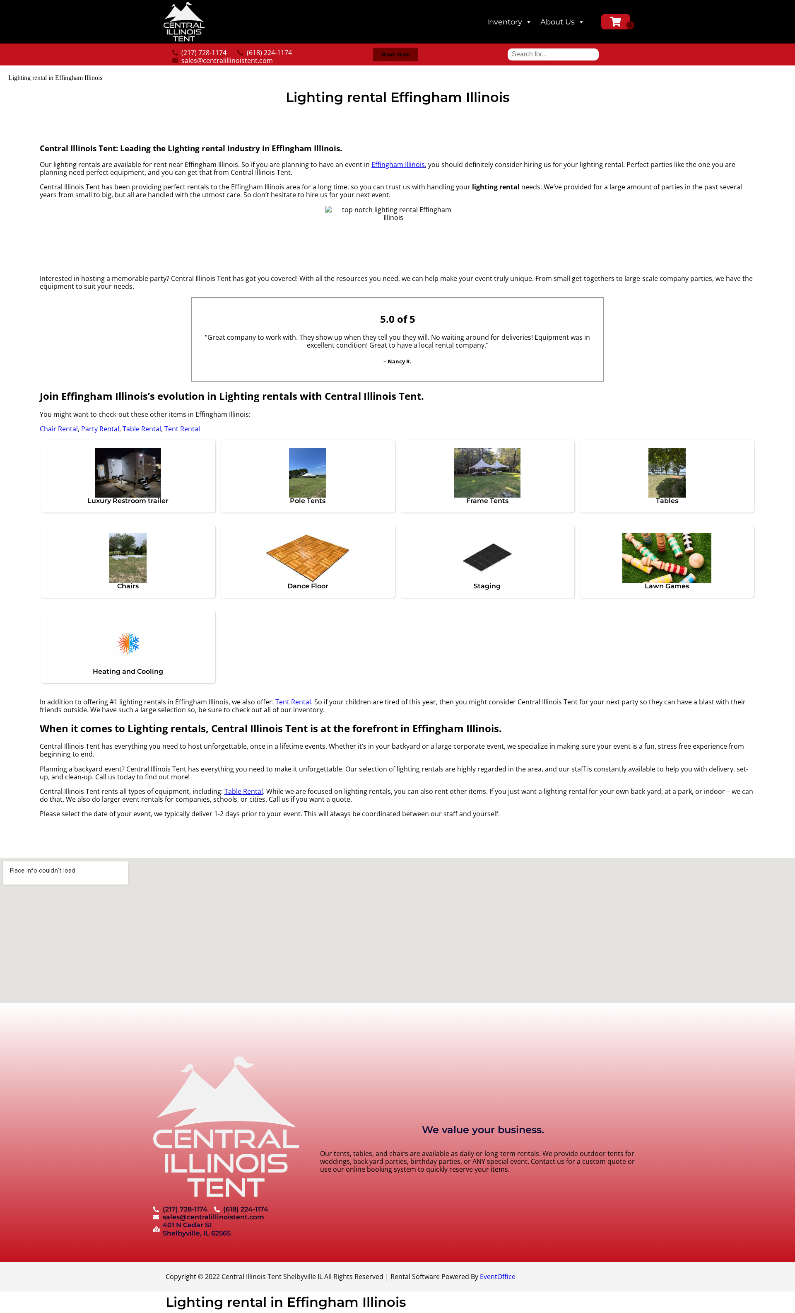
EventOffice (498, 1276)
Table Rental (142, 428)
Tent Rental (182, 428)
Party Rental (100, 428)
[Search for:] (553, 54)
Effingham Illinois (398, 164)
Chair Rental (59, 428)
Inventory (504, 22)
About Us (557, 22)
